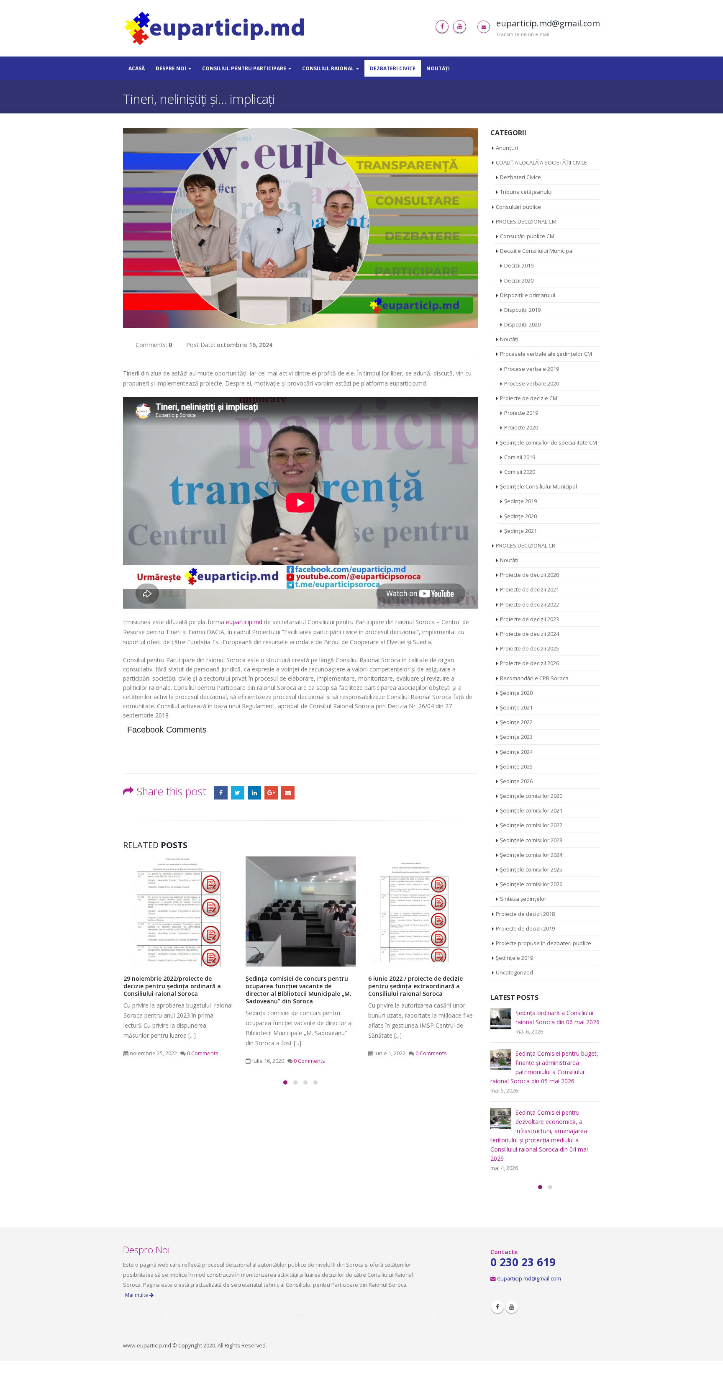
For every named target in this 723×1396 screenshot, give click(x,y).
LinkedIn (254, 793)
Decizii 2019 (518, 265)
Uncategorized (514, 972)
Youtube (511, 1307)
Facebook (221, 793)
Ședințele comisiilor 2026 (531, 884)
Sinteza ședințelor (523, 898)
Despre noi (171, 68)
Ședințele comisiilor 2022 (531, 825)
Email (288, 793)
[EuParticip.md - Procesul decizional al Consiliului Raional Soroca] (216, 28)
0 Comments (202, 1053)
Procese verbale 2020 (531, 383)
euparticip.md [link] (244, 622)
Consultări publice (518, 207)
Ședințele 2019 (514, 958)
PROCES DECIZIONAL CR (525, 545)
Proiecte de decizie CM (528, 398)
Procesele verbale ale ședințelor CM (546, 353)
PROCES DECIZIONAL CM (526, 221)
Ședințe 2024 (516, 752)
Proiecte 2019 (521, 412)
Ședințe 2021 (520, 531)
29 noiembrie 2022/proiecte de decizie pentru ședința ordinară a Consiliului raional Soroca (172, 986)
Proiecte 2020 (521, 427)
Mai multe (137, 1294)
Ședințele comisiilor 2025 (531, 869)
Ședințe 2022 (516, 722)
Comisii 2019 (519, 457)
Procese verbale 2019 (531, 369)
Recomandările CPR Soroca (534, 678)
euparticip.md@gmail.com (529, 1278)
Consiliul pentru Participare (244, 68)
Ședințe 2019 (520, 501)
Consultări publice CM (527, 236)
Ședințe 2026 (516, 781)
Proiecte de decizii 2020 (529, 574)
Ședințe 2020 (520, 516)
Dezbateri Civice (392, 68)
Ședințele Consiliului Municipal (538, 486)
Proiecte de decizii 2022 (529, 604)
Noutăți (438, 68)
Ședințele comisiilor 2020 (531, 796)
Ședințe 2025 (516, 766)
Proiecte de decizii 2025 (529, 648)
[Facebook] (442, 26)
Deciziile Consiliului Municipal (537, 251)
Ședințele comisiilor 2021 (531, 810)
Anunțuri (507, 148)
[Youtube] (459, 26)
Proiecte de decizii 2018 (525, 914)
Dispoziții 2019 (522, 310)
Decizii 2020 (518, 280)
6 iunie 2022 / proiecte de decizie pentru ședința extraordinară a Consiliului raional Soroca (415, 986)
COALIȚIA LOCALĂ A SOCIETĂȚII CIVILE (541, 162)
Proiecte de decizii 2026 (529, 663)
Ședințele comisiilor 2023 (531, 840)
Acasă (136, 68)
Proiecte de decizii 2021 (529, 589)
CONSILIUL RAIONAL (328, 68)
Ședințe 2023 (516, 736)
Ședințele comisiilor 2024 (531, 855)
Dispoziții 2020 (522, 324)
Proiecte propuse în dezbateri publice (543, 943)
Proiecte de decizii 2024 (529, 634)
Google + (271, 793)
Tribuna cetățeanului (526, 191)
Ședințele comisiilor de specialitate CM (548, 442)
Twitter (237, 793)
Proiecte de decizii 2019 (525, 928)
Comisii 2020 (519, 472)
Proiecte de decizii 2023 (529, 619)
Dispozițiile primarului (527, 295)
